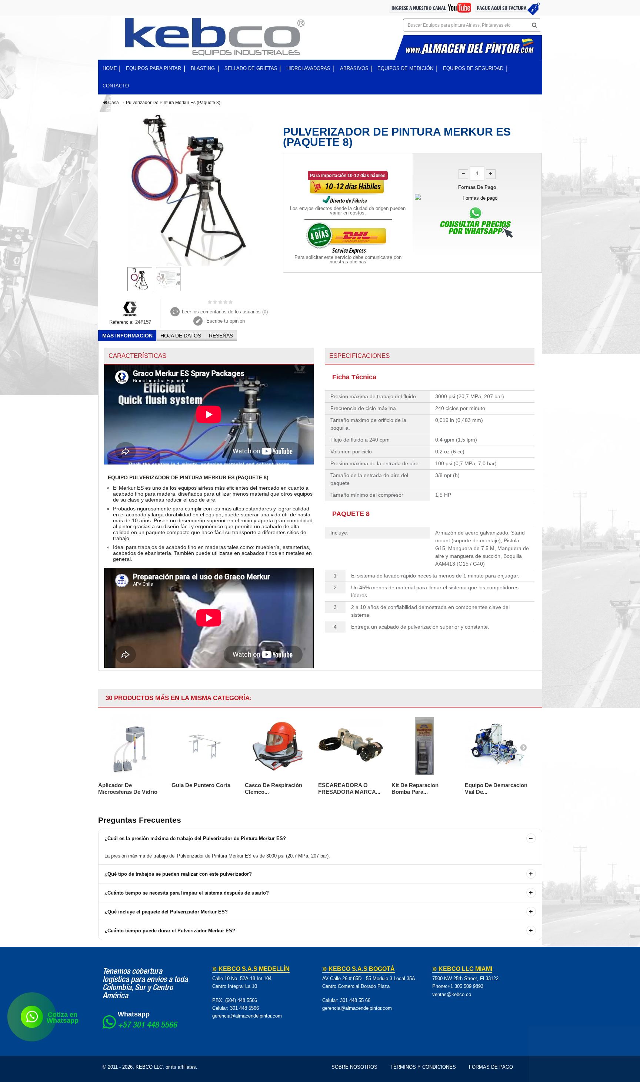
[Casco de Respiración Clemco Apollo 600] (278, 746)
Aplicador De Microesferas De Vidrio (127, 788)
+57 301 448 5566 (147, 1026)
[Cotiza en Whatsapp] (32, 1017)
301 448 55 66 (355, 1000)
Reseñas (221, 336)
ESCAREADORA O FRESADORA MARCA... (349, 788)
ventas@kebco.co (451, 994)
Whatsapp (134, 1014)
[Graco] (130, 308)
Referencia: (121, 322)
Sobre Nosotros (354, 1067)
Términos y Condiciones (423, 1067)
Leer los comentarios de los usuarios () (225, 311)
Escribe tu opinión (225, 321)
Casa (113, 102)
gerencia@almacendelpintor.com (247, 1016)
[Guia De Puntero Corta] (204, 746)
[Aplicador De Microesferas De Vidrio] (131, 746)
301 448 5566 (244, 1008)
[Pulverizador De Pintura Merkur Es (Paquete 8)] (139, 279)
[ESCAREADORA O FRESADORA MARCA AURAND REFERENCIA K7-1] (351, 746)
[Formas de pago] (477, 198)
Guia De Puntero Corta (200, 785)
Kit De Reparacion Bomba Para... (415, 788)
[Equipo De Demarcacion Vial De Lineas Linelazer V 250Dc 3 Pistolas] (498, 746)
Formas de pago (491, 1067)
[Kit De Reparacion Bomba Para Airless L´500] (424, 746)
